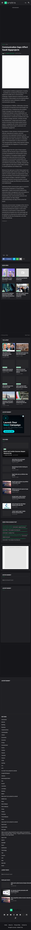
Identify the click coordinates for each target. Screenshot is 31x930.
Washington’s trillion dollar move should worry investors (15, 528)
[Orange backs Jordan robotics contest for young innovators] (7, 498)
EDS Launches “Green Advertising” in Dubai (7, 279)
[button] (2, 3)
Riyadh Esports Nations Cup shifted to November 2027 (20, 482)
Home (3, 44)
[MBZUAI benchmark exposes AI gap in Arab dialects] (7, 491)
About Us (11, 925)
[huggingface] (23, 915)
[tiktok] (15, 918)
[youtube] (11, 915)
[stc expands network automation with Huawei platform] (5, 892)
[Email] (20, 259)
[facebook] (4, 915)
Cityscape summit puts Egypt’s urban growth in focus (8, 402)
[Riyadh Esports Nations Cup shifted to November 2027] (7, 484)
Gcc (7, 44)
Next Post (27, 335)
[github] (26, 915)
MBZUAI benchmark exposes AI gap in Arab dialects (21, 371)
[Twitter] (14, 259)
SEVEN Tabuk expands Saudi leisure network (8, 370)
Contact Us (24, 925)
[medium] (20, 915)
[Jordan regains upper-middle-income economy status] (7, 513)
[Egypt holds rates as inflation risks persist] (7, 476)
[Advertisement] (15, 25)
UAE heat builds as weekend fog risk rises (21, 402)
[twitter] (7, 915)
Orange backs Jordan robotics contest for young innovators (19, 497)
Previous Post (5, 335)
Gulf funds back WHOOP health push (21, 279)
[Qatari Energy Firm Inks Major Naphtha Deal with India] (7, 506)
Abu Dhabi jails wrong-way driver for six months (22, 353)
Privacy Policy (17, 925)
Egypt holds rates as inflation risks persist (20, 475)
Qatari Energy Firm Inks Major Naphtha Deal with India (19, 504)
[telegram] (17, 915)
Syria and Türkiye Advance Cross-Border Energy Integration (22, 295)
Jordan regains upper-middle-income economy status (19, 512)
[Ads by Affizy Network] (23, 416)
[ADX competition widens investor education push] (5, 900)
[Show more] (23, 259)
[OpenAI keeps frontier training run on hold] (7, 469)
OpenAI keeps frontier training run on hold (20, 467)
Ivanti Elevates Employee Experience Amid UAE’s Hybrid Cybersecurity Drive (8, 295)
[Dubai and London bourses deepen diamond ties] (5, 885)
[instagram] (14, 915)
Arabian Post (20, 927)
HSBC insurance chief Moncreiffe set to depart (21, 386)
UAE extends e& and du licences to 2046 (8, 386)
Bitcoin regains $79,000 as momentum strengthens (14, 538)
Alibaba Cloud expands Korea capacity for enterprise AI (15, 531)
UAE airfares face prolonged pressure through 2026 (7, 354)
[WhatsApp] (17, 259)
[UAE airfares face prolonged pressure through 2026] (7, 461)
